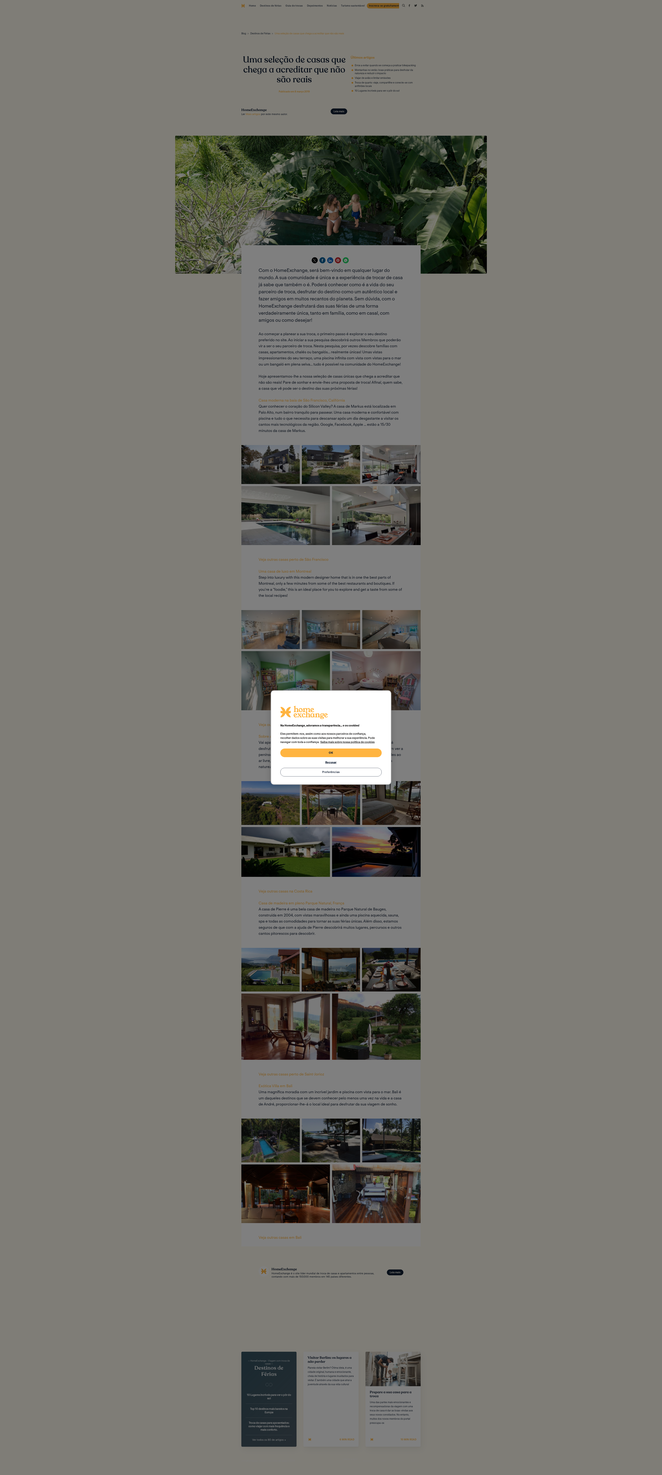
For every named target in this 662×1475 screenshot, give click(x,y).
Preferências (331, 772)
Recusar (331, 762)
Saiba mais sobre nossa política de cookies (347, 742)
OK (331, 752)
